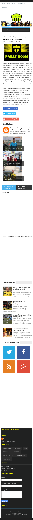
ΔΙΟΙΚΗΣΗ (18, 448)
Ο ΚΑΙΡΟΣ (4, 470)
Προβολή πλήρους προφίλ (8, 441)
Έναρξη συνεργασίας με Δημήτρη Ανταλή (21, 288)
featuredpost (6, 459)
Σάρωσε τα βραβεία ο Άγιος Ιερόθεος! (20, 329)
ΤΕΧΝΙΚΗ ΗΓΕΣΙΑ (8, 455)
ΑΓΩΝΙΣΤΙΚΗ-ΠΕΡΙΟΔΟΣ (8, 468)
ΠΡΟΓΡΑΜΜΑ (7, 452)
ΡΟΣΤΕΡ (17, 452)
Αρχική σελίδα (5, 466)
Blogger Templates (16, 513)
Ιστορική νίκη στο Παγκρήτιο (19, 302)
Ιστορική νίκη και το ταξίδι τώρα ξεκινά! (22, 316)
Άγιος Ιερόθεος (21, 511)
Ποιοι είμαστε (11, 3)
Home (3, 3)
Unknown (6, 439)
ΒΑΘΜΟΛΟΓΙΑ (7, 448)
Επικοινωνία (21, 3)
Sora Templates (15, 514)
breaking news (21, 455)
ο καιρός (4, 7)
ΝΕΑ (25, 448)
